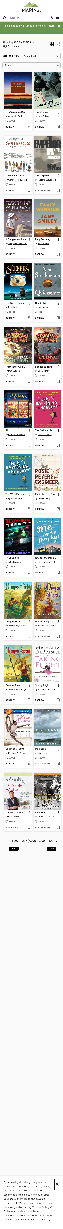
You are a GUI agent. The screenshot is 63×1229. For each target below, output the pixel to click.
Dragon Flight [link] (13, 621)
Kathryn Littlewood (16, 434)
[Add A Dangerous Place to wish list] (29, 254)
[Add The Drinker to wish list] (58, 127)
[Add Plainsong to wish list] (58, 764)
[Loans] (51, 18)
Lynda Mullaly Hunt (46, 562)
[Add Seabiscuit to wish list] (58, 828)
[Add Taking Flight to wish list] (58, 700)
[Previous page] (9, 841)
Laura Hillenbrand (46, 817)
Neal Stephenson (45, 307)
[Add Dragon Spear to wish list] (29, 700)
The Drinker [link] (41, 112)
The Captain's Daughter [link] (16, 112)
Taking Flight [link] (42, 685)
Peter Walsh (13, 817)
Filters (8, 65)
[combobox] (24, 18)
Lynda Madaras (45, 434)
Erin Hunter (13, 307)
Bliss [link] (8, 430)
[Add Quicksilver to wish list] (58, 318)
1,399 (41, 841)
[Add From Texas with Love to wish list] (29, 382)
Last (52, 848)
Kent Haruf (42, 753)
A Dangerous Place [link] (15, 239)
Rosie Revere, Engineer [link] (46, 494)
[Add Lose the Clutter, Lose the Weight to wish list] (29, 828)
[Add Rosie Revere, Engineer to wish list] (58, 509)
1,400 (50, 841)
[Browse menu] (58, 17)
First (14, 848)
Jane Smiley (43, 243)
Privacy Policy (41, 1186)
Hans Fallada (44, 116)
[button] (52, 45)
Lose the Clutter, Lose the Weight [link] (16, 812)
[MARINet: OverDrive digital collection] (31, 7)
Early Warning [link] (42, 239)
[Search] (4, 17)
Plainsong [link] (40, 749)
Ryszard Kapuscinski (47, 180)
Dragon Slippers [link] (44, 621)
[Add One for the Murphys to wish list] (58, 573)
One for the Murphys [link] (46, 558)
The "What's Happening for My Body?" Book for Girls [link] (46, 430)
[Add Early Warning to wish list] (58, 254)
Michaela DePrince (46, 689)
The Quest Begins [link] (15, 303)
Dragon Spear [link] (13, 685)
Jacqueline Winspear (17, 243)
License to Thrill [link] (43, 366)
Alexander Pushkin (16, 116)
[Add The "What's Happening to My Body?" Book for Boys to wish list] (29, 509)
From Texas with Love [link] (16, 366)
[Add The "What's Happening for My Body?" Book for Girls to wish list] (58, 445)
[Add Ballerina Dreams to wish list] (29, 764)
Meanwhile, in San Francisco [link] (16, 175)
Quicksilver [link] (41, 303)
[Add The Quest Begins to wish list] (29, 318)
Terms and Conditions (16, 1186)
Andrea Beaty (44, 498)
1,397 (24, 841)
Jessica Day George (17, 625)
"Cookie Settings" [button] (41, 1207)
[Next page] (57, 841)
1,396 (15, 841)
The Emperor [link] (42, 175)
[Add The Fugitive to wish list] (29, 573)
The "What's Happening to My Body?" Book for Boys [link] (16, 494)
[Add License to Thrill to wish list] (58, 382)
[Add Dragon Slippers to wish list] (58, 637)
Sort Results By (10, 55)
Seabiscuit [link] (40, 812)
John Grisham (14, 562)
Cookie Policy (42, 1219)
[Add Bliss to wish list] (29, 445)
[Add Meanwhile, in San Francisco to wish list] (29, 191)
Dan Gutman (14, 371)
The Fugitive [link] (12, 558)
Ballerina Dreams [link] (14, 749)
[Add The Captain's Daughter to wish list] (29, 127)
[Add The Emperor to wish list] (58, 191)
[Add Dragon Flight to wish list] (29, 637)
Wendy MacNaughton (17, 180)
